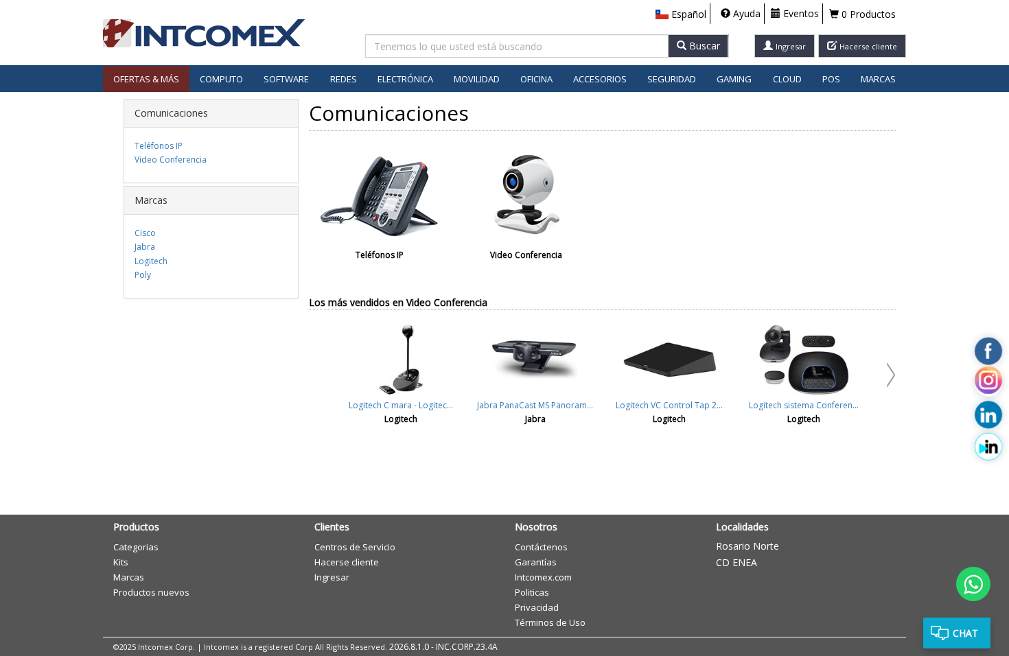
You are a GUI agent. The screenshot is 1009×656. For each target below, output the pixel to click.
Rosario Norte (747, 545)
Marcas (878, 79)
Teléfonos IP (159, 146)
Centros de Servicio (354, 547)
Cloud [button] (787, 79)
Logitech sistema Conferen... (804, 405)
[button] (681, 14)
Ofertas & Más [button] (146, 79)
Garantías (536, 562)
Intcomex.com (543, 577)
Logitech (151, 261)
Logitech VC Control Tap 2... (669, 405)
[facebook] (988, 350)
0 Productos (867, 14)
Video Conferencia (171, 159)
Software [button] (286, 79)
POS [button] (831, 79)
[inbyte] (988, 446)
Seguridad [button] (671, 79)
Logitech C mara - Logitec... (401, 405)
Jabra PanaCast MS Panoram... (535, 405)
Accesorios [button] (600, 79)
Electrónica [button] (405, 79)
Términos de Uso (550, 622)
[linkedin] (988, 414)
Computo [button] (221, 79)
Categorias (136, 547)
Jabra (145, 247)
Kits (120, 562)
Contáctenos (541, 547)
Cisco (145, 233)
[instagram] (988, 383)
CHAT (965, 633)
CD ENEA (736, 562)
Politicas (532, 592)
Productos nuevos (151, 592)
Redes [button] (343, 79)
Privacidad (537, 607)
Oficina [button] (536, 79)
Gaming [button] (734, 79)
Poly (143, 275)
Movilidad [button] (477, 79)
